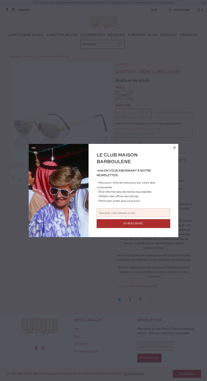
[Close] (174, 147)
